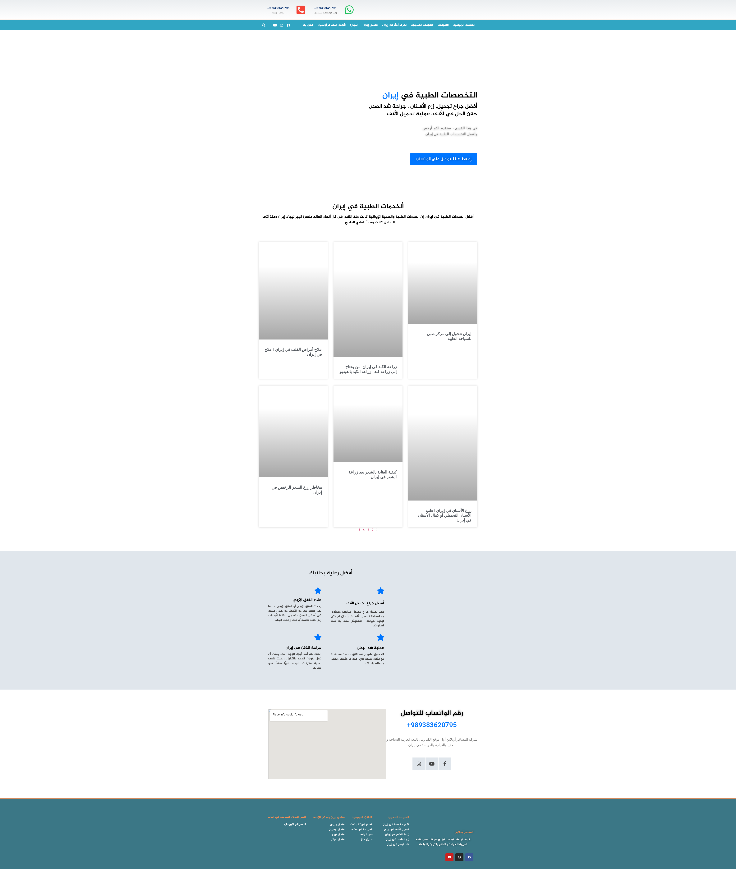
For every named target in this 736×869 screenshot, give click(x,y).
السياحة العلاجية (422, 25)
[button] (263, 25)
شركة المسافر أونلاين (332, 25)
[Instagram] (281, 25)
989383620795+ (325, 8)
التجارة (354, 25)
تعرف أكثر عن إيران (394, 25)
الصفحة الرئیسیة (464, 25)
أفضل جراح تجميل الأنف (365, 603)
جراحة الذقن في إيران (303, 648)
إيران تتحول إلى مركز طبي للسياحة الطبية (449, 336)
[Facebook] (288, 25)
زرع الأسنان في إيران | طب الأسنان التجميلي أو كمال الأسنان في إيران (445, 515)
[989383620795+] (349, 10)
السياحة (443, 25)
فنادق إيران (370, 25)
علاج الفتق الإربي (307, 600)
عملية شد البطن (370, 648)
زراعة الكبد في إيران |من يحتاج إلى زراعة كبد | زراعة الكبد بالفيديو (368, 369)
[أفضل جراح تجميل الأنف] (380, 590)
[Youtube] (275, 25)
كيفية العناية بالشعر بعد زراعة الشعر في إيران (373, 474)
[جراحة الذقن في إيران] (318, 637)
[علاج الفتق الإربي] (318, 590)
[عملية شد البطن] (380, 637)
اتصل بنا (308, 25)
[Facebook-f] (445, 763)
